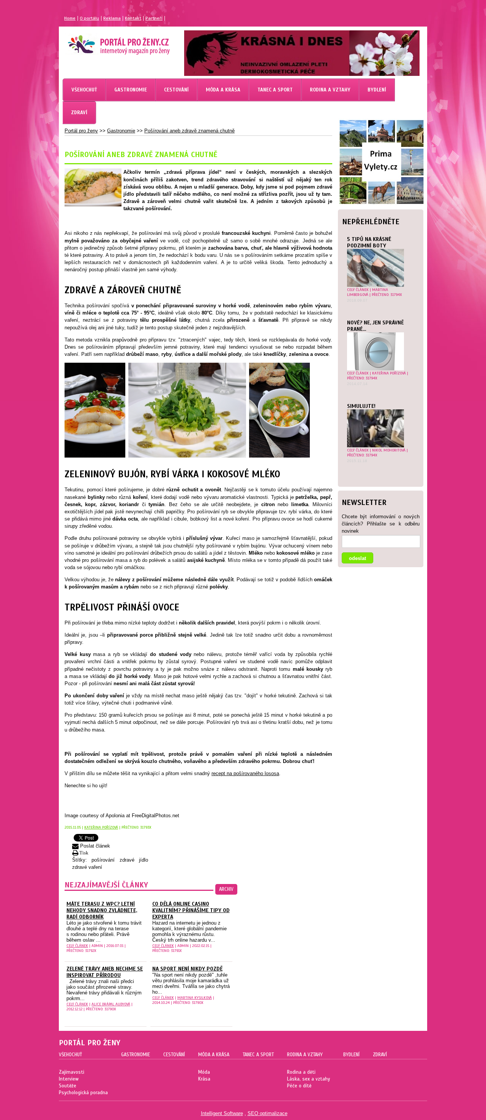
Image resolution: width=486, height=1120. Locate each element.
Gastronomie (121, 131)
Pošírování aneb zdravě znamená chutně (189, 131)
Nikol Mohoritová (389, 450)
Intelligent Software (222, 1113)
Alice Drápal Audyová (111, 1004)
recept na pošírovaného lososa (245, 773)
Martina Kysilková (194, 997)
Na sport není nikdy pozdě (187, 969)
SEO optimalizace (267, 1113)
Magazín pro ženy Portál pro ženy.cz (106, 41)
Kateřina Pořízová (389, 373)
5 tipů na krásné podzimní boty (369, 242)
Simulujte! (361, 406)
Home (70, 18)
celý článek (358, 289)
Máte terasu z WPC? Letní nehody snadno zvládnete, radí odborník (101, 910)
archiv (226, 889)
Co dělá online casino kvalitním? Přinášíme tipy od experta (191, 910)
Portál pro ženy (81, 131)
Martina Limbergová (367, 292)
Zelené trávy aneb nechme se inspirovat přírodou (104, 972)
